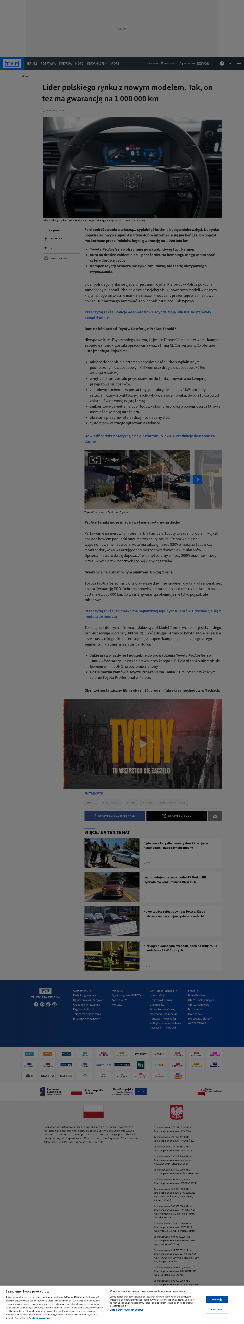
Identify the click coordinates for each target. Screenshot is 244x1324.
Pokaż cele (217, 1309)
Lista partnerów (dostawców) (126, 1309)
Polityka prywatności (40, 1318)
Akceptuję (216, 1299)
